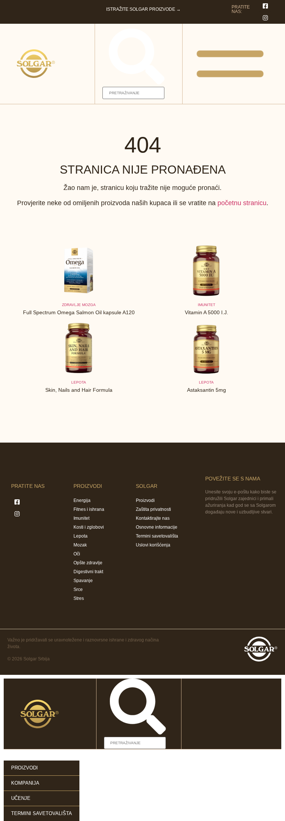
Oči (76, 553)
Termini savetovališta (157, 536)
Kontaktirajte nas (153, 518)
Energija (82, 500)
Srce (78, 589)
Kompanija (25, 783)
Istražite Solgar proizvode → (143, 9)
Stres (78, 598)
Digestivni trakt (88, 571)
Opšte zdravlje (87, 562)
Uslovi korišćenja (153, 545)
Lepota (78, 382)
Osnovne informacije (156, 527)
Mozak (80, 545)
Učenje (20, 798)
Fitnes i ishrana (88, 509)
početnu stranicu (241, 203)
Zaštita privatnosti (153, 509)
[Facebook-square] (265, 6)
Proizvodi (145, 500)
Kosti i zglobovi (88, 527)
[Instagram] (265, 18)
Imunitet (81, 518)
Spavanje (83, 580)
